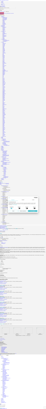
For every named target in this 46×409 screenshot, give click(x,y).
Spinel (3, 118)
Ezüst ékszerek (4, 171)
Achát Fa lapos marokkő (2, 226)
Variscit (3, 133)
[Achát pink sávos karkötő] (3, 302)
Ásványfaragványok (3, 31)
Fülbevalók (4, 27)
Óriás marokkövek (5, 164)
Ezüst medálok (4, 143)
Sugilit (3, 119)
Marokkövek (2, 161)
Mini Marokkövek (5, 163)
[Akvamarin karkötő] (2, 297)
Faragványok (4, 175)
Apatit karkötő (1, 294)
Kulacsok (4, 22)
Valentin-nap (2, 179)
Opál (3, 101)
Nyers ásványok (5, 213)
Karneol (3, 79)
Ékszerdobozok (4, 210)
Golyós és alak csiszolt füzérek (6, 40)
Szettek (3, 30)
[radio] (4, 236)
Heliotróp (4, 71)
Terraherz (4, 127)
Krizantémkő (4, 83)
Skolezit (3, 116)
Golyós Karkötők (4, 154)
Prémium (2, 166)
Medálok (4, 29)
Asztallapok (5, 167)
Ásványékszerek (3, 26)
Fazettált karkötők (4, 152)
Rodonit (3, 110)
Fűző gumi (4, 159)
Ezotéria (2, 138)
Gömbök (4, 216)
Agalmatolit (2, 16)
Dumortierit (4, 62)
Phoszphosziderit (4, 104)
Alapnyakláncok (5, 222)
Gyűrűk (3, 28)
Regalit (3, 109)
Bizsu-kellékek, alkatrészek (5, 158)
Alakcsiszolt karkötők (5, 200)
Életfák (3, 20)
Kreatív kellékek (4, 396)
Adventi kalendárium (5, 17)
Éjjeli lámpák (4, 208)
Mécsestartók (4, 23)
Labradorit (4, 86)
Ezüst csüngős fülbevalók (7, 190)
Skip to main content (6, 0)
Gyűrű (4, 172)
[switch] (19, 208)
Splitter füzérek (4, 41)
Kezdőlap (1, 225)
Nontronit (4, 99)
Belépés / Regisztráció (3, 402)
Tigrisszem (4, 129)
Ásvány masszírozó (5, 19)
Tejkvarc (4, 126)
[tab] (2, 242)
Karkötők (2, 150)
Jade (3, 76)
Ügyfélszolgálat (3, 349)
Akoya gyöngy (4, 43)
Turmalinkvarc (4, 132)
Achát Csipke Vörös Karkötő (3, 316)
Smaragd (4, 117)
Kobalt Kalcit (4, 82)
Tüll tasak (4, 24)
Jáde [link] (0, 251)
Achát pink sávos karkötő (3, 305)
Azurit (3, 53)
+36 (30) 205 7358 (2, 338)
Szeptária (4, 121)
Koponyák (4, 220)
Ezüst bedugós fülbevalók (7, 141)
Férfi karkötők (4, 201)
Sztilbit (3, 124)
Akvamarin (4, 44)
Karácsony (2, 149)
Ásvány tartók (4, 224)
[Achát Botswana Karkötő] (3, 319)
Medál (4, 173)
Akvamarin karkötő (2, 300)
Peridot (3, 103)
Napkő (3, 98)
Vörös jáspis (4, 134)
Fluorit (3, 64)
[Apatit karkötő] (2, 291)
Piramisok (4, 36)
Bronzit (3, 56)
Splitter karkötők (4, 156)
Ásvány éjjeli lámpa (5, 18)
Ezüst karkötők (4, 360)
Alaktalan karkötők (5, 151)
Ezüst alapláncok (6, 359)
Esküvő (2, 137)
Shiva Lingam (4, 114)
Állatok (3, 387)
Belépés (1, 10)
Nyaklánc (5, 170)
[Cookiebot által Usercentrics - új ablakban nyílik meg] (34, 197)
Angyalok (4, 32)
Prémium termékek (2, 12)
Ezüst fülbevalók (4, 140)
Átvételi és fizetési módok (4, 347)
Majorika (4, 92)
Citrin (3, 58)
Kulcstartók (4, 366)
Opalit (3, 102)
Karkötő (5, 169)
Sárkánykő (4, 113)
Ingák (3, 34)
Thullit (3, 128)
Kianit (3, 80)
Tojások (4, 221)
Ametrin (3, 46)
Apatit (3, 47)
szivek (3, 37)
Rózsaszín (2, 178)
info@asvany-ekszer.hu (2, 339)
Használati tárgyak (5, 33)
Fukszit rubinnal (4, 65)
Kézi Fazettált (5, 153)
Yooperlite (4, 135)
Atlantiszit (4, 50)
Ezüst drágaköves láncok (6, 145)
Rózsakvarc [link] (1, 249)
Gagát (3, 67)
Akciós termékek (3, 25)
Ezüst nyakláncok (4, 144)
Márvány (4, 94)
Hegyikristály (4, 70)
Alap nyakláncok (4, 157)
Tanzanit (4, 125)
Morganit (4, 97)
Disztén (3, 61)
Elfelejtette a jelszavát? (2, 11)
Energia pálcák (4, 139)
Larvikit (3, 88)
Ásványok (3, 225)
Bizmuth (4, 55)
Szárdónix (4, 120)
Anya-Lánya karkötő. (5, 247)
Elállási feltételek (3, 351)
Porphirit (4, 106)
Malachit (4, 93)
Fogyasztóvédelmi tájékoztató (4, 352)
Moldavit (4, 96)
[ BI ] (15, 353)
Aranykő (4, 49)
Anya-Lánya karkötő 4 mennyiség (4, 238)
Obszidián (4, 100)
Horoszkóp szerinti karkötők (6, 155)
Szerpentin (4, 122)
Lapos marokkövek (5, 204)
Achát (3, 42)
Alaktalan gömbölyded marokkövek (6, 162)
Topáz (3, 130)
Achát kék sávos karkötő (2, 310)
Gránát (3, 68)
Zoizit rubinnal (4, 136)
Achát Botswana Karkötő (3, 322)
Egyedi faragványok (6, 176)
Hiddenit (4, 73)
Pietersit (3, 105)
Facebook (1, 340)
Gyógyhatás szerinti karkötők (6, 202)
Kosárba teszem (4, 239)
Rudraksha (4, 112)
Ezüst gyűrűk (4, 142)
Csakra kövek (4, 384)
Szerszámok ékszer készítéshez (6, 160)
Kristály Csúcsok (4, 35)
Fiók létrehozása (3, 6)
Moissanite (4, 95)
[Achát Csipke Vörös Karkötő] (3, 313)
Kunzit (3, 85)
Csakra (3, 59)
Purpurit (3, 108)
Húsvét (2, 148)
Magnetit (4, 91)
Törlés (2, 237)
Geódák (3, 21)
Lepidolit (4, 89)
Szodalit (3, 123)
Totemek (4, 38)
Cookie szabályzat (3, 348)
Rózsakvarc (4, 111)
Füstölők (2, 147)
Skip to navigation (2, 0)
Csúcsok (4, 390)
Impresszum (2, 350)
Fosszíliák (2, 146)
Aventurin (4, 52)
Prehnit (3, 107)
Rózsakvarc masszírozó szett (3, 228)
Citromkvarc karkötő (2, 289)
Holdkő (3, 74)
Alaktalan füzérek (4, 39)
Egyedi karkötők (5, 203)
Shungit (3, 115)
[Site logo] (3, 13)
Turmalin (4, 131)
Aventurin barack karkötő (3, 283)
